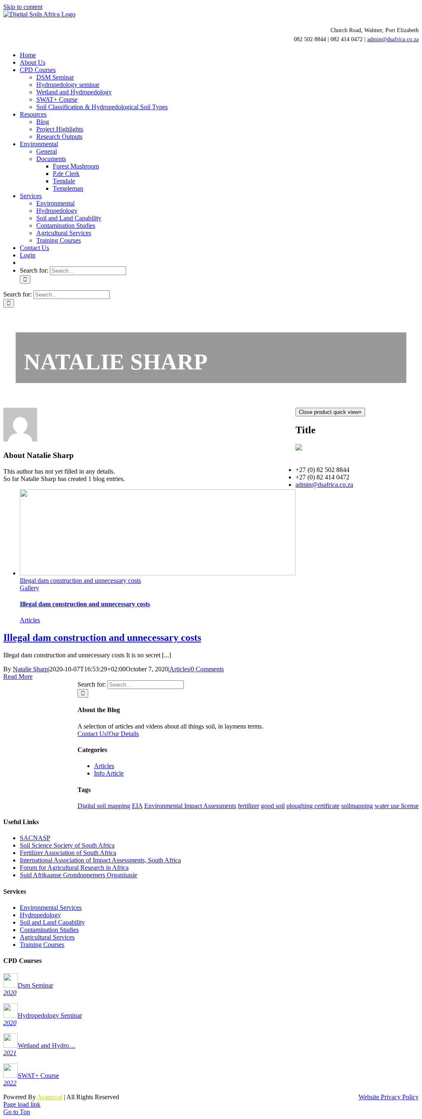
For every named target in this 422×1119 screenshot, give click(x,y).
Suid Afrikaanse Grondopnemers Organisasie (78, 874)
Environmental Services (51, 907)
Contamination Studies (49, 929)
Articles (30, 620)
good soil (273, 805)
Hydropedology (40, 914)
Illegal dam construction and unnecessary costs (80, 580)
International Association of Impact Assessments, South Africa (100, 860)
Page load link (21, 1104)
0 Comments (207, 669)
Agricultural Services (47, 937)
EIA (137, 805)
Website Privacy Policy (389, 1096)
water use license (397, 805)
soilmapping (357, 805)
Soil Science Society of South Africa (67, 845)
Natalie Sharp (30, 669)
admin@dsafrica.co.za (393, 39)
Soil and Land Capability (52, 922)
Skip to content (22, 6)
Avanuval (49, 1096)
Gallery (29, 587)
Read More (18, 676)
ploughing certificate (313, 805)
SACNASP (35, 837)
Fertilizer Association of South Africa (68, 852)
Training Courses (42, 944)
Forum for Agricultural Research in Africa (74, 867)
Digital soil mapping (103, 805)
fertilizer (248, 805)
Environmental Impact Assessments (190, 805)
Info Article (109, 773)
